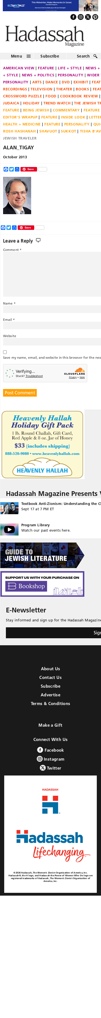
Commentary (66, 113)
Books (82, 92)
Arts (37, 85)
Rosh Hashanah (19, 134)
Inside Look (73, 120)
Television (41, 92)
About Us (50, 671)
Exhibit (81, 85)
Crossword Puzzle (22, 99)
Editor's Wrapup (20, 120)
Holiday (31, 106)
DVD (66, 85)
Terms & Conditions (50, 706)
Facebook (53, 753)
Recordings (15, 92)
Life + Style (70, 70)
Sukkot (68, 134)
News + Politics (38, 78)
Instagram (54, 762)
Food (50, 99)
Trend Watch (56, 106)
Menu (16, 58)
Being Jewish (36, 113)
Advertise (50, 698)
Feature (46, 70)
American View (18, 70)
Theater (64, 92)
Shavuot (48, 134)
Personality (70, 78)
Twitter (53, 771)
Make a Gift (50, 728)
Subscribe (49, 58)
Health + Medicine (22, 127)
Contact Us (50, 680)
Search (83, 58)
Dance (51, 85)
